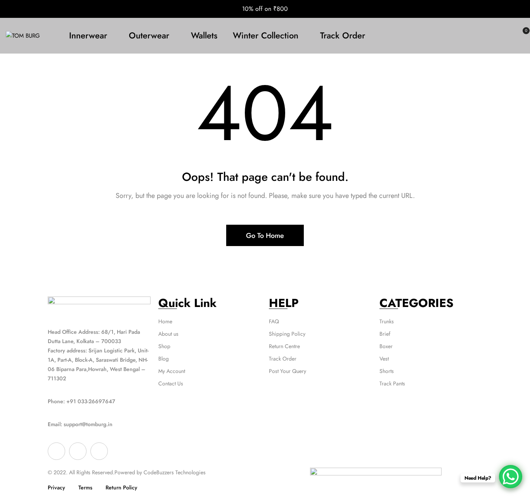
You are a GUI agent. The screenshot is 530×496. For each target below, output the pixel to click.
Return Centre (284, 346)
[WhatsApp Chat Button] (510, 476)
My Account (171, 371)
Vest (384, 358)
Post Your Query (287, 371)
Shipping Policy (287, 334)
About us (168, 334)
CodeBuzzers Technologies (175, 472)
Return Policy (121, 487)
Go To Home (265, 236)
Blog (163, 358)
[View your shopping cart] (521, 35)
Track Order (282, 358)
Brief (384, 334)
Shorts (386, 371)
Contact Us (170, 383)
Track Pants (392, 383)
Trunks (386, 321)
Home (165, 321)
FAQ (274, 321)
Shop (164, 346)
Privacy (56, 487)
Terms (85, 487)
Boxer (386, 346)
